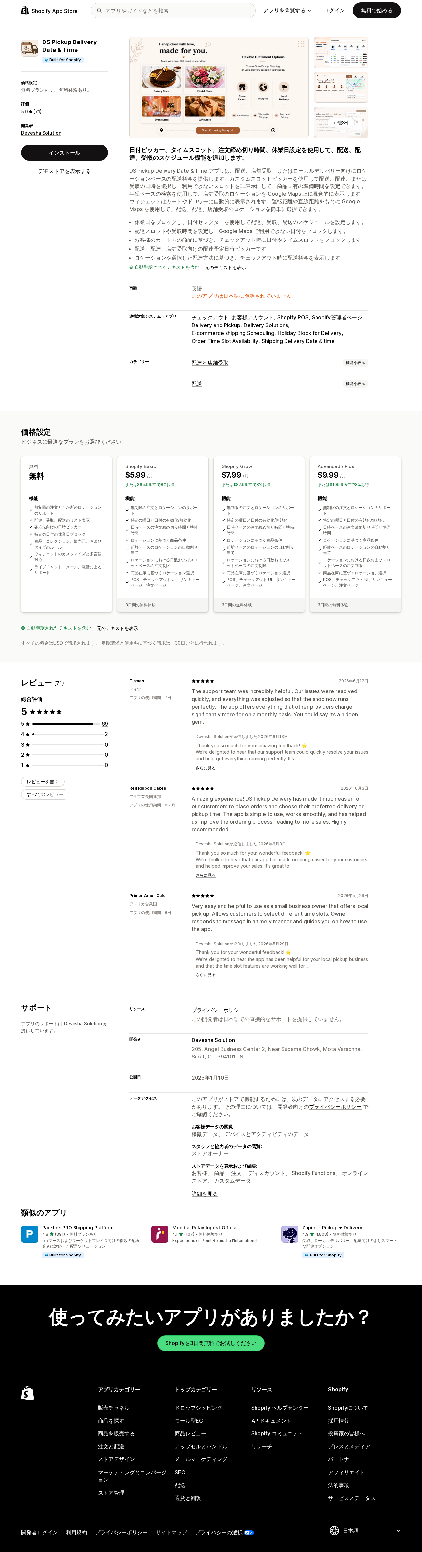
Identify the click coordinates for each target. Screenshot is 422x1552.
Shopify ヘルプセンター (280, 1407)
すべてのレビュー (45, 794)
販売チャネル (114, 1407)
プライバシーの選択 (219, 1532)
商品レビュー (190, 1433)
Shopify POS (293, 317)
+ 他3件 (341, 122)
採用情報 (338, 1420)
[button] (81, 1242)
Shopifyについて (348, 1407)
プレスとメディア (349, 1446)
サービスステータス (352, 1498)
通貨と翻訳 (188, 1498)
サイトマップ (171, 1532)
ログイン (334, 10)
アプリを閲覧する (284, 10)
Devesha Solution (41, 133)
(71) (37, 111)
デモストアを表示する (64, 171)
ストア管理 (111, 1492)
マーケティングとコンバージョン (132, 1476)
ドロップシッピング (198, 1407)
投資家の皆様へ (346, 1433)
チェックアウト (210, 317)
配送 (197, 384)
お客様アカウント (253, 317)
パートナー (341, 1459)
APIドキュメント (271, 1420)
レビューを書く (43, 781)
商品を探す (111, 1420)
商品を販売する (116, 1433)
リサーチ (261, 1446)
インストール (64, 152)
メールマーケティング (201, 1459)
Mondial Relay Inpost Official (205, 1227)
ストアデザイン (116, 1459)
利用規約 (76, 1532)
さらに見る (206, 767)
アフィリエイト (346, 1472)
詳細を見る (205, 1193)
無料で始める (377, 10)
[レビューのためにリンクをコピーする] (148, 681)
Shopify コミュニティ (277, 1433)
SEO (180, 1472)
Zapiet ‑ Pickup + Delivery (332, 1227)
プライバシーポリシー (218, 1010)
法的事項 (338, 1485)
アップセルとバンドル (201, 1446)
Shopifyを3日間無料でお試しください (211, 1343)
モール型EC (189, 1420)
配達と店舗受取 (210, 362)
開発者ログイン (39, 1532)
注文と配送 (111, 1446)
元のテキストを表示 (225, 267)
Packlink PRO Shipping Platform (78, 1227)
